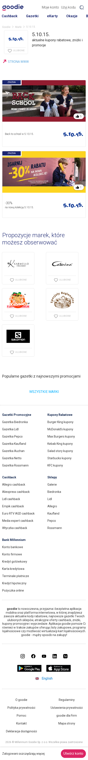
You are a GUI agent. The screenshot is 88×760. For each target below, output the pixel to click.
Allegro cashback (13, 484)
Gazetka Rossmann (15, 465)
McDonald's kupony (60, 429)
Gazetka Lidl (10, 429)
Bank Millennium (14, 540)
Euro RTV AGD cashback (18, 513)
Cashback (10, 16)
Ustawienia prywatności (67, 707)
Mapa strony (66, 723)
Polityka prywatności (21, 707)
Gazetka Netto (12, 458)
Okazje (72, 16)
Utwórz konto (73, 753)
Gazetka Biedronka (15, 422)
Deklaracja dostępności (21, 731)
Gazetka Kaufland (14, 443)
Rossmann (54, 528)
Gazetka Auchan (13, 451)
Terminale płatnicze (15, 576)
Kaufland (53, 513)
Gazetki (32, 16)
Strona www (18, 61)
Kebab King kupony (60, 443)
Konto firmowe (12, 554)
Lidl (49, 499)
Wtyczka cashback (14, 528)
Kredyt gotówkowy (14, 561)
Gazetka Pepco (12, 436)
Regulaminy (67, 700)
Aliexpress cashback (16, 491)
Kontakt (21, 723)
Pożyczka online (13, 590)
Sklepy (52, 477)
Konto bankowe (12, 547)
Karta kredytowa (13, 568)
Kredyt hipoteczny (14, 583)
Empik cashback (13, 506)
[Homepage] (12, 7)
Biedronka (54, 491)
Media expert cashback (17, 520)
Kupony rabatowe (59, 414)
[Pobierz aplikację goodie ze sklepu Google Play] (29, 671)
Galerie (52, 484)
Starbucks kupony (59, 458)
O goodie (21, 700)
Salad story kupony (60, 451)
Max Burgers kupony (61, 436)
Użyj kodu (68, 7)
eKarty (52, 16)
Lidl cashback (11, 499)
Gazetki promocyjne (16, 414)
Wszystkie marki (44, 392)
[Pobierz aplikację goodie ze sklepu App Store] (58, 671)
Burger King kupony (60, 422)
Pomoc (21, 715)
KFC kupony (55, 465)
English (47, 678)
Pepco (51, 520)
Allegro (52, 506)
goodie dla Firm (66, 715)
